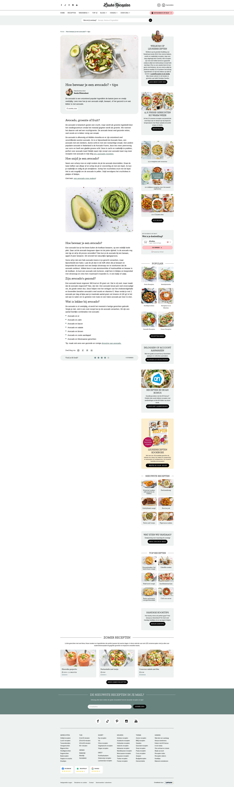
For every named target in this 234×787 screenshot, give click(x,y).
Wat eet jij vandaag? (90, 20)
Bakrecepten (64, 756)
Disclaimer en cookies (80, 782)
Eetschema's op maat (161, 13)
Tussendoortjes (65, 743)
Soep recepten (140, 748)
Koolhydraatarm (103, 755)
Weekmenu (83, 13)
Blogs (102, 13)
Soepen (138, 756)
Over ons (124, 13)
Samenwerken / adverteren (104, 782)
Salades (138, 743)
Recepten (72, 13)
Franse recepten (122, 761)
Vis (99, 740)
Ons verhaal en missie (162, 748)
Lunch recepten (65, 740)
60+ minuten (83, 746)
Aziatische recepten (123, 740)
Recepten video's (160, 756)
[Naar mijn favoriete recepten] (159, 5)
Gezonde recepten (142, 746)
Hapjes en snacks (66, 758)
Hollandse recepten (123, 743)
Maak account (159, 751)
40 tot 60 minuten (84, 743)
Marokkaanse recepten (124, 751)
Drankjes (63, 761)
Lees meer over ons (157, 82)
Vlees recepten (103, 743)
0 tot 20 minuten (84, 738)
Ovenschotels (140, 761)
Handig (113, 13)
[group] (157, 242)
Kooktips (157, 758)
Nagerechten (64, 753)
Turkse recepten (122, 758)
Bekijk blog (157, 129)
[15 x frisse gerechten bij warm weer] (157, 101)
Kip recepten (102, 738)
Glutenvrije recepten (104, 758)
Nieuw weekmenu (160, 740)
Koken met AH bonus (161, 743)
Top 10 (94, 13)
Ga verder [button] (156, 247)
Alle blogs (157, 220)
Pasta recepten (141, 751)
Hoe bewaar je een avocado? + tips (78, 31)
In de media (158, 746)
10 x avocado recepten (103, 154)
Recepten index (157, 336)
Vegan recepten (103, 748)
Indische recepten (123, 746)
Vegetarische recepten (105, 746)
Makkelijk (82, 753)
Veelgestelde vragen (66, 782)
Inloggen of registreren (157, 359)
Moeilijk (81, 755)
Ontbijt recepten (65, 738)
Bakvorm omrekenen (161, 761)
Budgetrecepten (141, 758)
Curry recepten (141, 753)
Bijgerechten (64, 748)
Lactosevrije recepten (105, 761)
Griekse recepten (122, 738)
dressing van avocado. (111, 343)
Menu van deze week (157, 541)
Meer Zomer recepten (117, 682)
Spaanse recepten (123, 756)
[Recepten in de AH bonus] (157, 379)
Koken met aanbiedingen (157, 406)
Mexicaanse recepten (124, 753)
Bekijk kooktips (157, 624)
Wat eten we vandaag (162, 738)
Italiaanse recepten (123, 748)
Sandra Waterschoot (81, 93)
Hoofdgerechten (65, 751)
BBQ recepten (140, 740)
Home (62, 13)
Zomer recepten (141, 738)
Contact (91, 782)
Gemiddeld (82, 758)
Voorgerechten (65, 746)
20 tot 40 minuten (84, 740)
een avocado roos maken (85, 178)
